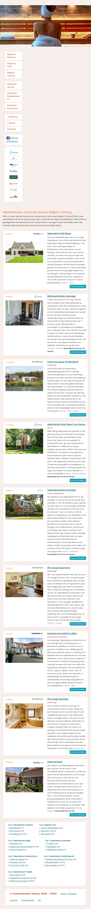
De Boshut (14, 843)
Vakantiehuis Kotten (54, 849)
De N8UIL (50, 843)
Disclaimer (14, 900)
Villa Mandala (14, 828)
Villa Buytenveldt (51, 862)
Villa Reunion (46, 834)
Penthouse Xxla (16, 862)
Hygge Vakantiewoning (50, 828)
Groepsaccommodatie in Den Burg (59, 859)
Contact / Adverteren (68, 894)
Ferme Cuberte (15, 875)
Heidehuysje (51, 846)
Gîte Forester (15, 831)
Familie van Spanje (17, 859)
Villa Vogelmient (51, 865)
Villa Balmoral (15, 834)
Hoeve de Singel (16, 849)
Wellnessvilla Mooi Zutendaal (21, 846)
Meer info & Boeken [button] (78, 286)
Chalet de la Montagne (18, 881)
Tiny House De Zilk (17, 865)
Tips (39, 900)
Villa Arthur (45, 831)
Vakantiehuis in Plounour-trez (21, 878)
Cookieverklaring (27, 900)
